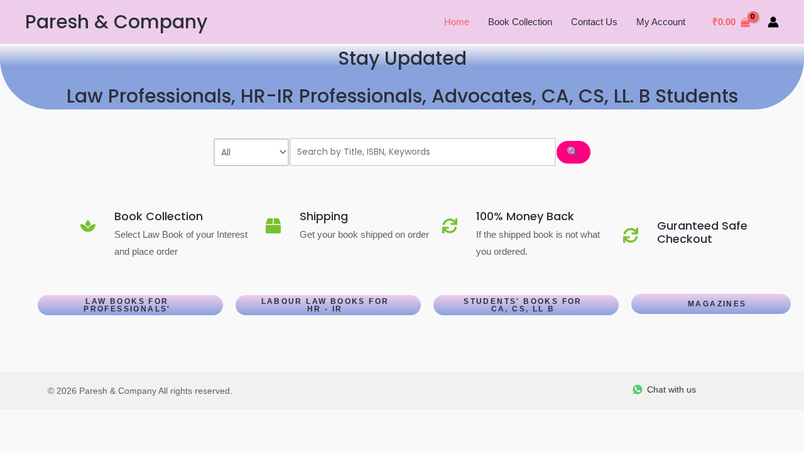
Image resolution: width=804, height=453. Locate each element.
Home (456, 21)
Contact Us (594, 21)
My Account (660, 21)
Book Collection (520, 21)
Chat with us (671, 389)
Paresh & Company (116, 21)
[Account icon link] (773, 22)
